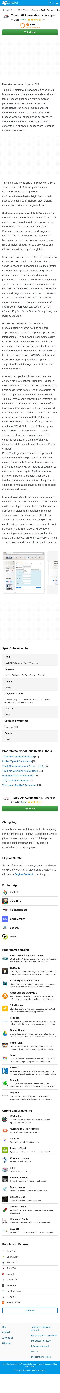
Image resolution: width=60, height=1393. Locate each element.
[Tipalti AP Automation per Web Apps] (5, 17)
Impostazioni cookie (41, 1357)
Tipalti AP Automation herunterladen (20, 771)
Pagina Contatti (24, 874)
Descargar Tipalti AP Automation (18, 775)
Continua (30, 1310)
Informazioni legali (40, 1346)
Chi (4, 1327)
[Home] (3, 10)
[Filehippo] (10, 3)
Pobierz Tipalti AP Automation (17, 761)
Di (15, 20)
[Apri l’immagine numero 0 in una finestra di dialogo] (23, 572)
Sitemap (6, 1343)
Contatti (6, 1332)
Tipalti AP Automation (33, 15)
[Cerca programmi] (51, 3)
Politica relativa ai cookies (44, 1335)
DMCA (34, 1351)
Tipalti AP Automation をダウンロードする (23, 766)
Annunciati (7, 1338)
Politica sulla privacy (41, 1341)
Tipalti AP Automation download (18, 756)
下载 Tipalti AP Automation (15, 780)
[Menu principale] (57, 3)
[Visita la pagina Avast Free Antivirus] (30, 25)
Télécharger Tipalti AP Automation (19, 785)
